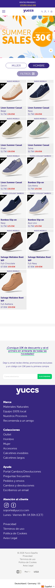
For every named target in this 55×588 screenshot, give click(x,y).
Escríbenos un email (16, 490)
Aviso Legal (10, 538)
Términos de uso (13, 528)
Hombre (8, 439)
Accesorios (10, 448)
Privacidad (9, 524)
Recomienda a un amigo (18, 420)
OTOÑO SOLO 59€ (28, 5)
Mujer (6, 443)
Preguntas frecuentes (16, 476)
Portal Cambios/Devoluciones (22, 471)
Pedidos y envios (13, 480)
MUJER (16, 65)
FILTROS (25, 73)
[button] (48, 586)
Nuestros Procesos (15, 416)
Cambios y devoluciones (18, 485)
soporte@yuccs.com (16, 510)
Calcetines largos (14, 457)
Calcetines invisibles (15, 453)
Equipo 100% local (14, 411)
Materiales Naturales (16, 406)
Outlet (7, 434)
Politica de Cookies (15, 533)
